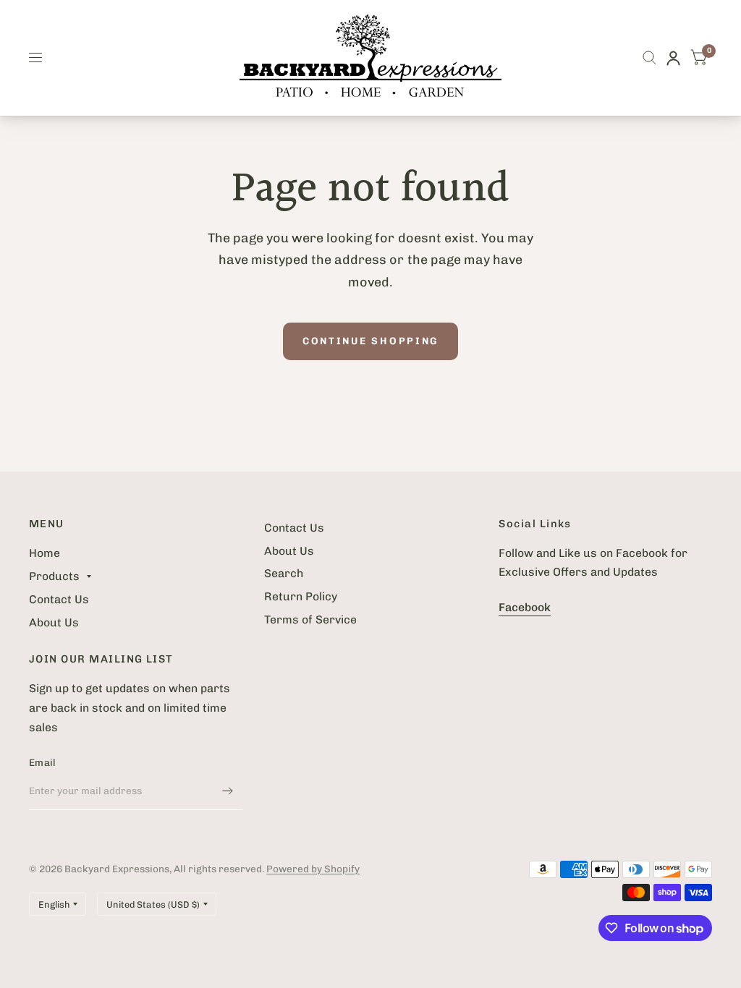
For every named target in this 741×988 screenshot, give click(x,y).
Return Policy (300, 596)
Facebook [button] (525, 607)
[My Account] (673, 58)
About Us (54, 622)
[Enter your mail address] (227, 791)
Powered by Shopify (313, 868)
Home (44, 553)
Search (283, 573)
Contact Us (59, 599)
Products (54, 576)
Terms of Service (310, 619)
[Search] (649, 58)
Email (42, 762)
